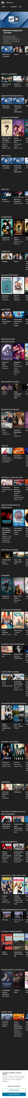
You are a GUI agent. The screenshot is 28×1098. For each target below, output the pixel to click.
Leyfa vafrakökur (14, 1094)
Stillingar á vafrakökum (14, 1086)
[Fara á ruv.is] (2, 2)
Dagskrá (14, 7)
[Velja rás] (7, 7)
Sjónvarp (9, 2)
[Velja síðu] (14, 2)
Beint (4, 7)
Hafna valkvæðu (14, 1090)
